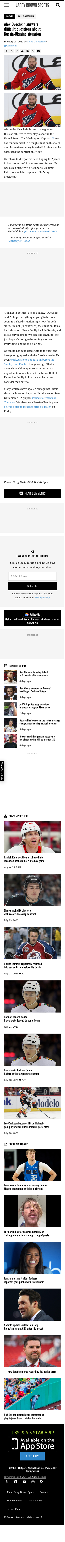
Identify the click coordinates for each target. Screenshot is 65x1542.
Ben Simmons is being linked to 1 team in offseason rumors (34, 674)
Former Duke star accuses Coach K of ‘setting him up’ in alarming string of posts (26, 1233)
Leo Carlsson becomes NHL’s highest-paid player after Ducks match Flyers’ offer (26, 1125)
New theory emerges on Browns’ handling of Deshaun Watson (35, 690)
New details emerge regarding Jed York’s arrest (32, 1371)
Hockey (9, 16)
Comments (12, 45)
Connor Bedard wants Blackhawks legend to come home (22, 1018)
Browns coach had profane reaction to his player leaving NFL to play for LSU (38, 738)
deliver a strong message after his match (27, 406)
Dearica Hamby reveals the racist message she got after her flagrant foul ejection (40, 722)
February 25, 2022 (19, 240)
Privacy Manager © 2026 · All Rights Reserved (25, 1477)
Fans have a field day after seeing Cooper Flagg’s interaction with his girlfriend (25, 1186)
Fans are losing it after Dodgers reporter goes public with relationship (24, 1280)
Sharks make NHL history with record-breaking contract (20, 912)
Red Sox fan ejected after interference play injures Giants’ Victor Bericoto (24, 1416)
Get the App (32, 1456)
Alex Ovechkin (26, 16)
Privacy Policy (42, 597)
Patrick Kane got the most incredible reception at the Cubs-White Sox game (24, 859)
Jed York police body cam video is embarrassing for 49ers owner (35, 706)
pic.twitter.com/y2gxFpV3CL (41, 231)
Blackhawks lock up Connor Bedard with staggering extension (22, 1072)
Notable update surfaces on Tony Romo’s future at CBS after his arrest (23, 1326)
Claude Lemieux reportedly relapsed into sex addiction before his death (23, 965)
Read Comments (35, 493)
